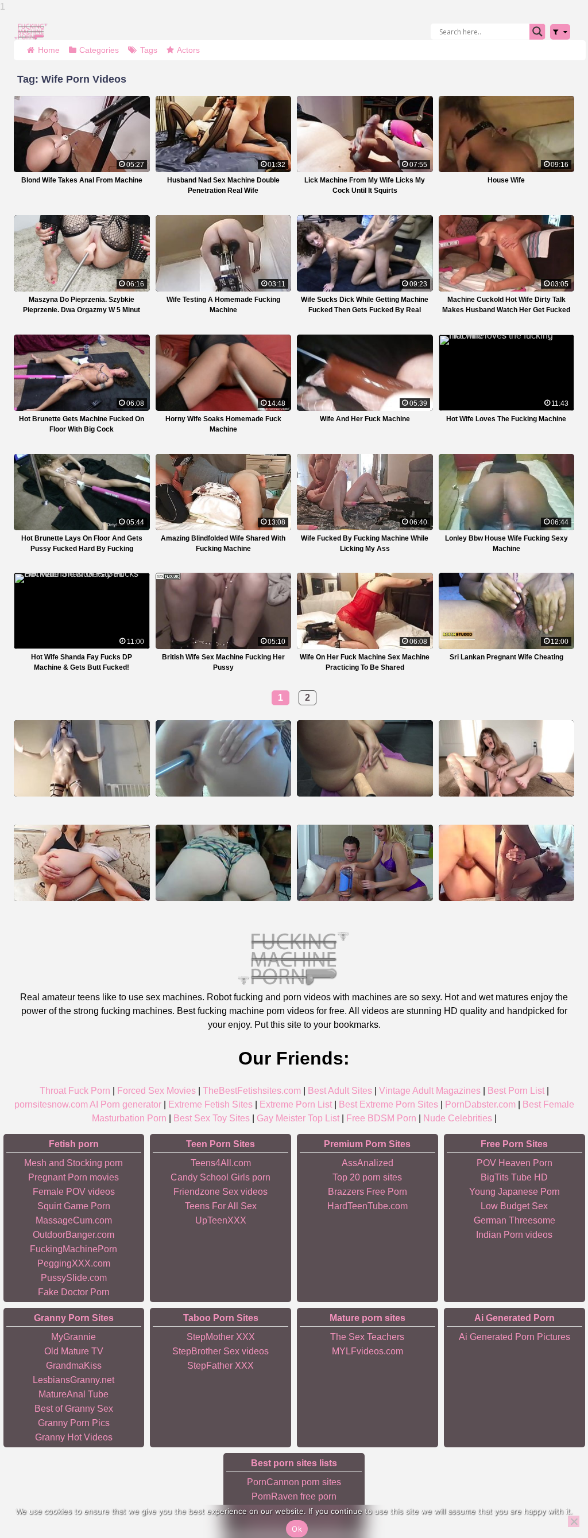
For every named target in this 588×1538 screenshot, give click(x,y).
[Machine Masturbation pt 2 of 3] (507, 863)
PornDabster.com (480, 1104)
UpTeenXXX (220, 1220)
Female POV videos (74, 1192)
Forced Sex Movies (156, 1091)
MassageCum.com (74, 1220)
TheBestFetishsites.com (252, 1091)
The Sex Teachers (367, 1337)
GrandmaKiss (74, 1365)
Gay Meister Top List (298, 1118)
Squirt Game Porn (73, 1206)
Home (49, 50)
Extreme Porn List (296, 1104)
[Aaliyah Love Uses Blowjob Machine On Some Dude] (365, 863)
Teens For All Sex (221, 1206)
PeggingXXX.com (73, 1263)
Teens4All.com (221, 1163)
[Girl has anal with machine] (82, 863)
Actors (188, 50)
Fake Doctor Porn (74, 1292)
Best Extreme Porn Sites (388, 1104)
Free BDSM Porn (381, 1118)
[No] (573, 1521)
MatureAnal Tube (73, 1394)
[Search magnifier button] (537, 32)
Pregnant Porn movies (73, 1177)
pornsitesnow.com (51, 1104)
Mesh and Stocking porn (73, 1163)
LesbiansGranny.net (73, 1380)
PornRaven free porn (294, 1496)
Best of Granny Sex (73, 1408)
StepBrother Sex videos (220, 1351)
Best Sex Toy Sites (211, 1118)
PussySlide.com (74, 1278)
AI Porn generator (125, 1104)
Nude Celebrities (457, 1118)
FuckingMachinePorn (73, 1249)
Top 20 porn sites (367, 1177)
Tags (148, 50)
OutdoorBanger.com (73, 1235)
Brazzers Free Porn (367, 1192)
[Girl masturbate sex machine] (82, 758)
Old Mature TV (73, 1351)
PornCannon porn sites (294, 1482)
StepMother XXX (221, 1337)
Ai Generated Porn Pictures (514, 1337)
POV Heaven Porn (514, 1163)
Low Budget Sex (514, 1206)
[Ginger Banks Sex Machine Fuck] (224, 758)
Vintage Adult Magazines (430, 1091)
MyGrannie (73, 1337)
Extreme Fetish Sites (210, 1104)
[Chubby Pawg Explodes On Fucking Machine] (224, 863)
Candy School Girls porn (220, 1177)
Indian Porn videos (514, 1235)
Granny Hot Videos (74, 1437)
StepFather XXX (220, 1365)
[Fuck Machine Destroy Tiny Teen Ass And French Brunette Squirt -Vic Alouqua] (365, 758)
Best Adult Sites (340, 1091)
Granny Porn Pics (74, 1423)
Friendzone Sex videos (220, 1192)
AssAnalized (367, 1163)
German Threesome (514, 1220)
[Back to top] (553, 1486)
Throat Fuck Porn (75, 1091)
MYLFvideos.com (367, 1351)
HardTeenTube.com (367, 1206)
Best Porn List (516, 1091)
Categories (99, 50)
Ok (297, 1528)
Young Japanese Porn (514, 1192)
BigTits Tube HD (514, 1177)
